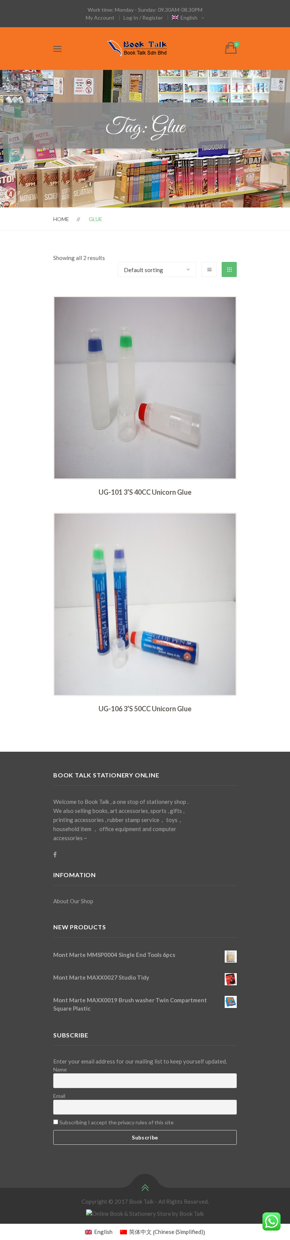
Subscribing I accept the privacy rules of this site (116, 1122)
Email (59, 1096)
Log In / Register (143, 17)
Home (61, 219)
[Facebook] (55, 854)
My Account (100, 17)
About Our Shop (73, 901)
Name (60, 1069)
